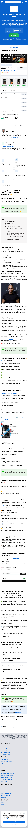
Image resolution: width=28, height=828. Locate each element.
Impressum (17, 818)
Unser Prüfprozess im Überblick (8, 146)
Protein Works (19, 719)
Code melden (18, 712)
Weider (3, 719)
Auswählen (14, 824)
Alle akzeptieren (14, 821)
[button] (13, 2)
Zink (23, 456)
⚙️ (22, 813)
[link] (2, 2)
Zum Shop (13, 35)
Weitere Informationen (13, 47)
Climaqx (4, 726)
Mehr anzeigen (13, 137)
